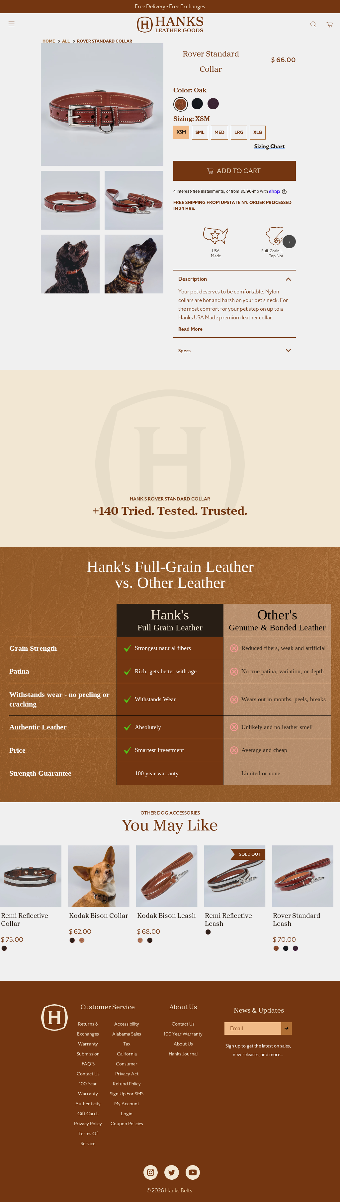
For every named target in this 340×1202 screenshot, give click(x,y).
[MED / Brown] (4, 948)
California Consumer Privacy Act (126, 1064)
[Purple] (295, 948)
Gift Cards (88, 1114)
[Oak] (276, 948)
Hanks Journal (183, 1054)
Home (48, 41)
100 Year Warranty (183, 1034)
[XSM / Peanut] (82, 940)
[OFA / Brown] (208, 932)
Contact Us (88, 1074)
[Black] (286, 948)
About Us (183, 1007)
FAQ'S (88, 1064)
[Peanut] (140, 940)
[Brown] (150, 940)
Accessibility (126, 1024)
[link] (30, 894)
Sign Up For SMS (126, 1094)
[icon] (215, 241)
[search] (313, 24)
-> (287, 1028)
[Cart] (327, 24)
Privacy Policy (88, 1124)
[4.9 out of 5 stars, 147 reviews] (234, 81)
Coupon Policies (127, 1124)
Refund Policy (127, 1084)
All (66, 41)
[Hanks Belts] (170, 25)
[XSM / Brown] (72, 940)
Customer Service (107, 1007)
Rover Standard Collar (104, 41)
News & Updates (259, 1010)
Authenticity (88, 1104)
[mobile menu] (11, 24)
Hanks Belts (178, 1190)
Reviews (170, 973)
